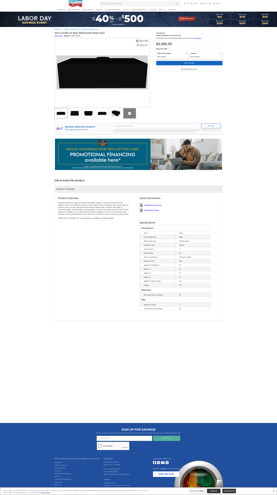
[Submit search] (176, 4)
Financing (153, 9)
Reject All (214, 491)
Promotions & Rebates (113, 9)
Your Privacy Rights (197, 491)
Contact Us (171, 9)
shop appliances (187, 19)
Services (126, 9)
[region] (138, 491)
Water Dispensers (74, 9)
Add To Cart (189, 63)
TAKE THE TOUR (166, 474)
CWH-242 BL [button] (75, 36)
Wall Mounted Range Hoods (90, 29)
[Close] (273, 491)
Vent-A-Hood (58, 36)
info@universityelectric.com (119, 474)
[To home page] (75, 3)
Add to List (143, 45)
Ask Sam (211, 126)
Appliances (61, 9)
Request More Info (190, 69)
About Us (162, 9)
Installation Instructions (153, 205)
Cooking (66, 29)
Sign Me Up (167, 438)
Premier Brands (87, 9)
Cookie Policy (45, 492)
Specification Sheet (151, 210)
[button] (184, 3)
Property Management (139, 9)
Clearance (99, 9)
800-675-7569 (114, 469)
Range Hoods (75, 29)
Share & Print (143, 41)
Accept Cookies (229, 491)
